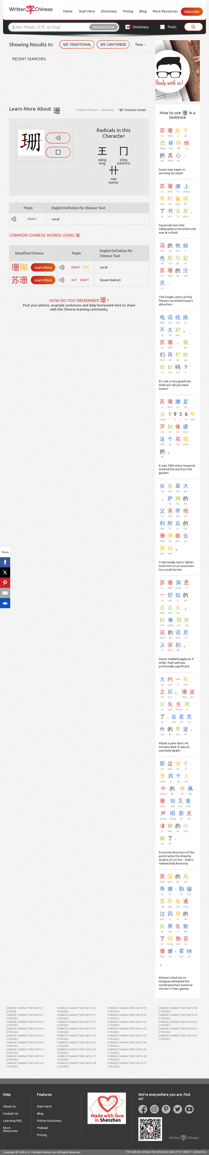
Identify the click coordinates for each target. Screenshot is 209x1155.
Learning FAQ (12, 1120)
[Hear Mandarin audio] (58, 138)
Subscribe (191, 11)
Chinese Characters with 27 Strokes (127, 1065)
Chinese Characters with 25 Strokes (127, 1051)
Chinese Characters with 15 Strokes (76, 1044)
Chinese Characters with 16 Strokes (76, 1051)
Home (68, 11)
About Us (9, 1106)
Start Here (87, 11)
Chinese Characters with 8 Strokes (24, 1058)
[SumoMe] (5, 603)
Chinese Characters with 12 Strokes (76, 1023)
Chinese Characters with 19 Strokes (127, 1009)
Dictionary (109, 11)
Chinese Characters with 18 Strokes (76, 1065)
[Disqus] (79, 379)
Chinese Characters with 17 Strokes (76, 1058)
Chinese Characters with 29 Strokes (177, 1016)
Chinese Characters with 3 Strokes (24, 1023)
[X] (5, 572)
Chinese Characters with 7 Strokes (24, 1051)
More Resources (165, 11)
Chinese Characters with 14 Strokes (76, 1037)
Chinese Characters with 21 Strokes (127, 1023)
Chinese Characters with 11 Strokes (76, 1016)
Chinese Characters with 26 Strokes (127, 1058)
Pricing (128, 11)
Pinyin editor (104, 27)
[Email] (5, 593)
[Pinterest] (5, 583)
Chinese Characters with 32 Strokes (177, 1037)
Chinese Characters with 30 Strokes (177, 1023)
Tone (139, 44)
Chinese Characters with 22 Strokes (127, 1030)
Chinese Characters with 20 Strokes (127, 1016)
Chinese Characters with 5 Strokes (24, 1037)
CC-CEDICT (185, 1151)
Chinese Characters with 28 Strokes (177, 1009)
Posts (172, 27)
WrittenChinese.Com (44, 1152)
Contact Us (10, 1113)
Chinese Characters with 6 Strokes (24, 1044)
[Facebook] (5, 562)
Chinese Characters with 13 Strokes (76, 1030)
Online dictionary (49, 1120)
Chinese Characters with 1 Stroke (24, 1009)
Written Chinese (87, 110)
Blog (143, 11)
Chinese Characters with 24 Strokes (127, 1044)
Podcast (42, 1127)
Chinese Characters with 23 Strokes (127, 1037)
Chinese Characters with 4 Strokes (24, 1030)
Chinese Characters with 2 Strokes (24, 1016)
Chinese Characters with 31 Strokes (177, 1030)
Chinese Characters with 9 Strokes (24, 1065)
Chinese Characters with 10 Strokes (76, 1009)
